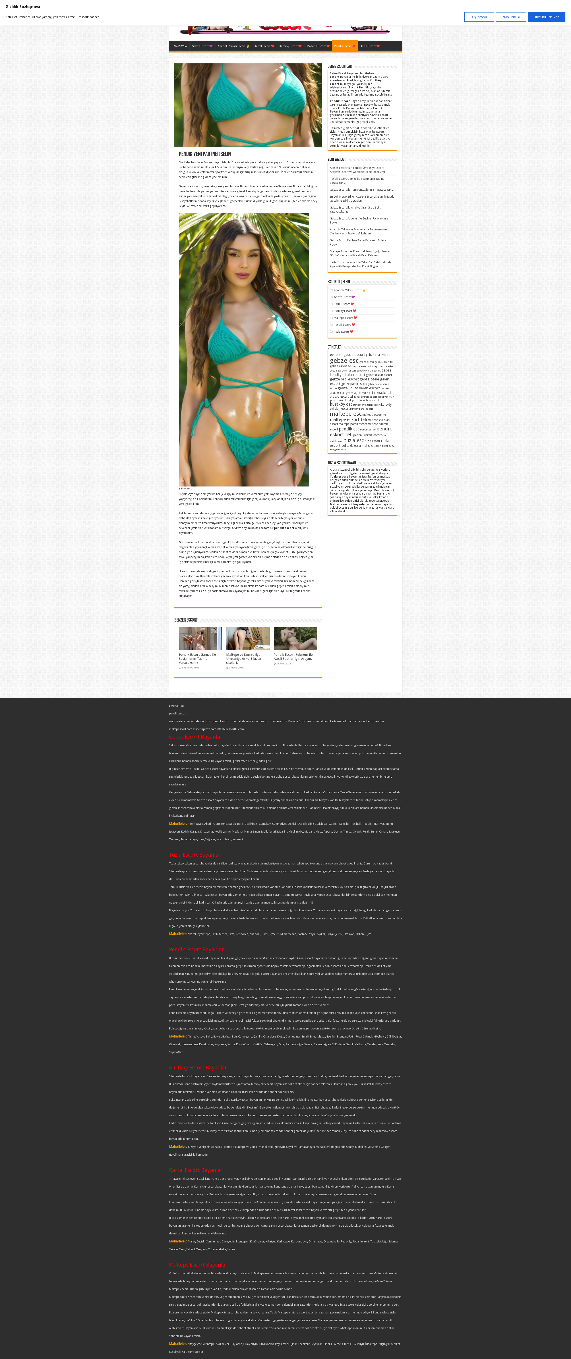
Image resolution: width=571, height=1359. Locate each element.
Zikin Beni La (511, 17)
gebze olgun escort (379, 375)
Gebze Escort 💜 (202, 46)
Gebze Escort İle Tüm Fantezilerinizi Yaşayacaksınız (361, 189)
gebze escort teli (341, 366)
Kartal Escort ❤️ (264, 46)
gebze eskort (387, 366)
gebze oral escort (344, 379)
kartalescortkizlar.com (344, 721)
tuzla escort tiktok (378, 446)
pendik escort (177, 713)
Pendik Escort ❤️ (345, 46)
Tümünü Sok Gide (546, 17)
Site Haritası (176, 705)
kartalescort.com (201, 721)
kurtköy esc (341, 404)
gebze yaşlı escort (356, 393)
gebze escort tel (384, 362)
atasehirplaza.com (204, 729)
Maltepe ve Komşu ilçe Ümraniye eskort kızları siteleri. (244, 659)
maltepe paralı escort (353, 424)
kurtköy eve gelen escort (367, 404)
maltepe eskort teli (348, 419)
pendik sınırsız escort (367, 435)
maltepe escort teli (374, 414)
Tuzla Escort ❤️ (370, 46)
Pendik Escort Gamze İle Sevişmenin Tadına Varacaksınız (197, 659)
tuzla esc (354, 440)
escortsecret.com (318, 721)
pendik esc (349, 429)
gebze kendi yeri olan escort (360, 372)
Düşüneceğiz (479, 17)
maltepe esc (346, 413)
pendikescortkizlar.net (227, 721)
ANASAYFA (180, 46)
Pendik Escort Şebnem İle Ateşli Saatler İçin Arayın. (293, 657)
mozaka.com (279, 721)
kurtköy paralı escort (361, 408)
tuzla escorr (372, 441)
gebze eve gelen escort (343, 370)
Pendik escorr (368, 429)
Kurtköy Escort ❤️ (290, 46)
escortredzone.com (371, 721)
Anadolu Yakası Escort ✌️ (234, 46)
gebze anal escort (378, 355)
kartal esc (375, 392)
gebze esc (344, 360)
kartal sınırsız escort (365, 396)
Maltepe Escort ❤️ (318, 46)
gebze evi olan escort (369, 370)
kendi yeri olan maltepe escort (362, 400)
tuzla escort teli (357, 445)
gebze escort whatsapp (366, 366)
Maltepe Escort (297, 721)
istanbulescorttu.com (230, 729)
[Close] (566, 3)
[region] (285, 13)
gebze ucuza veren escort (359, 388)
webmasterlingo (179, 721)
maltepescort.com (180, 729)
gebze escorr (366, 362)
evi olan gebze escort (347, 354)
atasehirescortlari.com (256, 721)
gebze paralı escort (354, 384)
